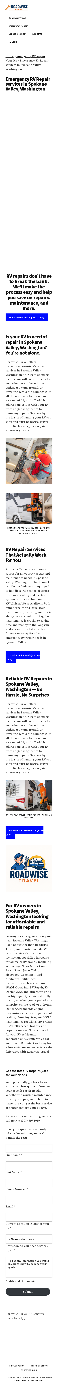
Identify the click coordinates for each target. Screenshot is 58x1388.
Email (9, 1206)
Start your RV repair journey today (23, 657)
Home (10, 56)
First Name (13, 1154)
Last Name (13, 1172)
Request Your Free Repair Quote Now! (24, 832)
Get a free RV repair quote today (26, 317)
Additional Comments (20, 1281)
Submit (28, 1291)
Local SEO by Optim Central (29, 1380)
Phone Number (16, 1189)
